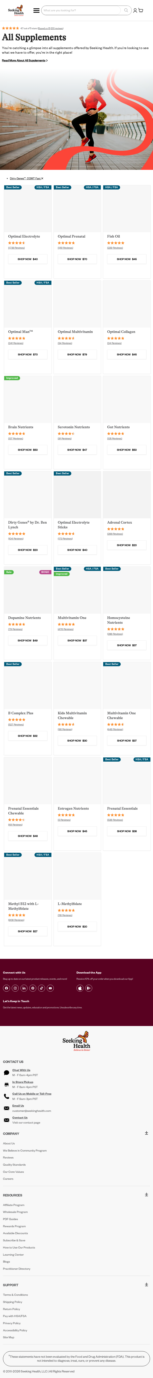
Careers (8, 1179)
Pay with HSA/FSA (14, 1316)
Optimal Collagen (121, 332)
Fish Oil (113, 236)
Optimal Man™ (20, 332)
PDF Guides (10, 1219)
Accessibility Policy (15, 1330)
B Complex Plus (20, 713)
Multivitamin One (72, 618)
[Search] (126, 10)
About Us (9, 1143)
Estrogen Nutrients (73, 808)
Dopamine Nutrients (24, 618)
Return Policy (11, 1309)
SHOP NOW (28, 259)
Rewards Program (14, 1226)
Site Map (8, 1337)
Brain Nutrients (20, 427)
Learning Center (13, 1254)
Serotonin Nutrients (74, 427)
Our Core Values (13, 1172)
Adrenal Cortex (119, 522)
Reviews (8, 1157)
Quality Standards (14, 1164)
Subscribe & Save (14, 1240)
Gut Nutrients (118, 427)
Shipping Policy (12, 1302)
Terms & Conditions (15, 1295)
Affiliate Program (13, 1205)
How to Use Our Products (19, 1247)
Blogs (6, 1261)
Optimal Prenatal (71, 236)
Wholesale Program (15, 1212)
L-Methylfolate (70, 904)
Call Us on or (31, 1094)
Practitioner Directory (16, 1269)
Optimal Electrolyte (24, 236)
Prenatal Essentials (122, 808)
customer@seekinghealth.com (31, 1111)
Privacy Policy (12, 1323)
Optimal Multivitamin (75, 332)
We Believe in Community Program (25, 1150)
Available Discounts (15, 1233)
